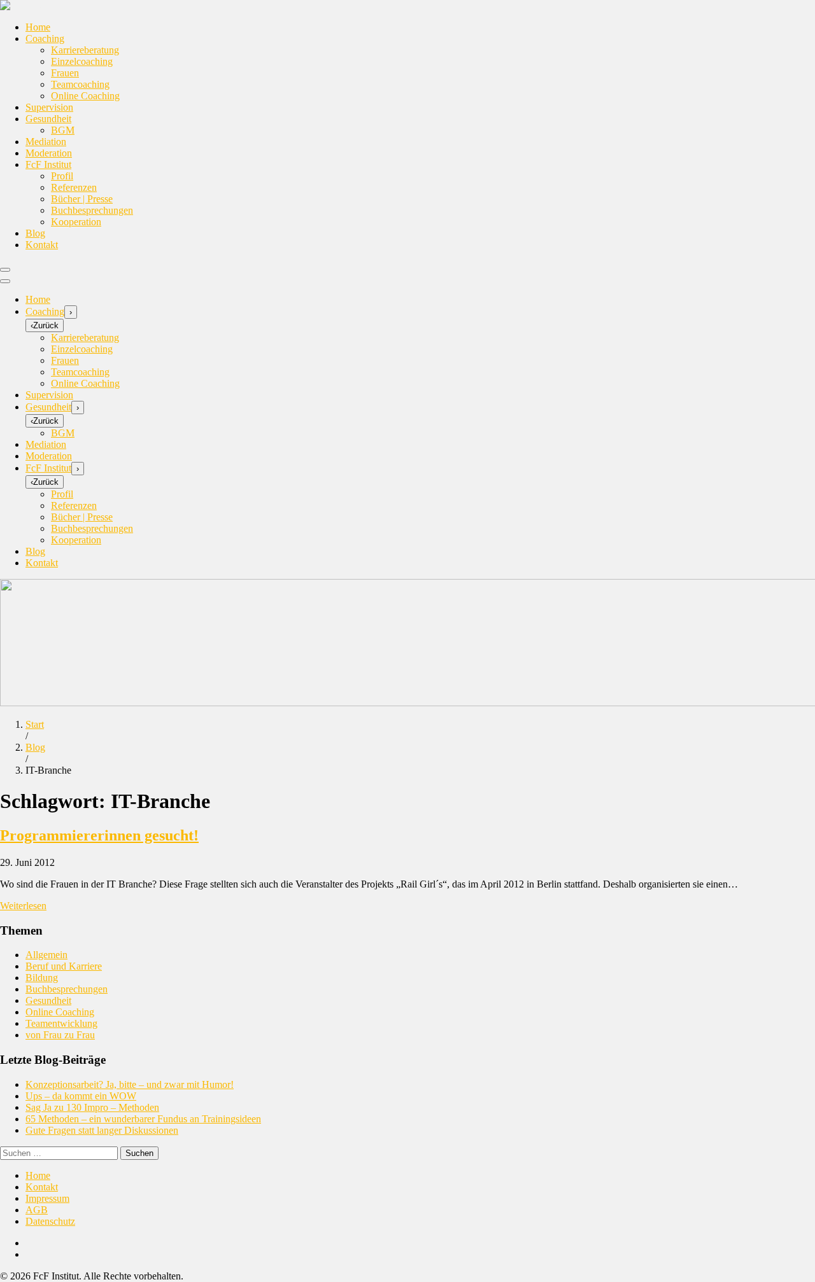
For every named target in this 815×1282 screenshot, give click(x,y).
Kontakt (41, 244)
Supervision (49, 107)
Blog (35, 233)
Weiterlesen (23, 905)
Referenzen (74, 187)
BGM (62, 130)
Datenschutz (50, 1221)
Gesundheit (48, 118)
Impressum (47, 1198)
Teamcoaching (80, 84)
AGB (36, 1209)
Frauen (65, 72)
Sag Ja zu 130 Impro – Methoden (92, 1107)
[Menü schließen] (5, 281)
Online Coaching (85, 95)
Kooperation (76, 221)
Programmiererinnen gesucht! (99, 835)
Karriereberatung (85, 50)
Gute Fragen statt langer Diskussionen (101, 1130)
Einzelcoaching (82, 61)
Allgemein (46, 954)
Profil (62, 176)
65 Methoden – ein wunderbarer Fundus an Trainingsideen (143, 1118)
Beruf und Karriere (63, 966)
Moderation (48, 153)
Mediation (45, 141)
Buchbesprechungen (92, 210)
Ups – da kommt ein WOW (80, 1095)
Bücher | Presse (82, 198)
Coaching (44, 38)
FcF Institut (48, 164)
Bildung (41, 977)
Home (37, 27)
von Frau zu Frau (60, 1034)
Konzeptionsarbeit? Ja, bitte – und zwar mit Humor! (129, 1084)
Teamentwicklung (61, 1023)
